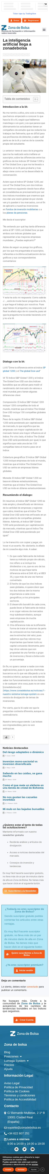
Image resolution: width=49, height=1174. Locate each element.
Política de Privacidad (18, 1087)
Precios (9, 1065)
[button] (44, 29)
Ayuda (8, 1069)
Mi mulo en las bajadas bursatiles (23, 809)
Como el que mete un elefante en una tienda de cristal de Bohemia (23, 786)
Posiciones (11, 1056)
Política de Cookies (17, 1091)
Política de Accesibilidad (20, 1099)
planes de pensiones (17, 212)
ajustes (35, 1164)
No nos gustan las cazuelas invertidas (20, 798)
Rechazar (21, 1169)
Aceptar (8, 1169)
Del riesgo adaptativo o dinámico (23, 752)
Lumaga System (14, 1060)
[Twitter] (24, 1149)
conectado (32, 986)
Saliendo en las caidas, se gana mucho (22, 774)
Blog (7, 1052)
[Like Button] (6, 737)
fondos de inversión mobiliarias (22, 209)
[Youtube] (32, 1149)
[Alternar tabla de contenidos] (34, 99)
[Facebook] (16, 1149)
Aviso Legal (11, 1083)
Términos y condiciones (19, 1095)
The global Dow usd (30, 371)
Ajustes (34, 1169)
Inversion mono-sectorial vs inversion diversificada (20, 762)
